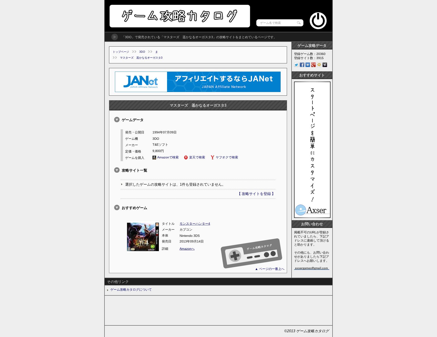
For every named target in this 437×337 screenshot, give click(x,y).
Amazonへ (187, 248)
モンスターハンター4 (195, 223)
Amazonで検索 (168, 157)
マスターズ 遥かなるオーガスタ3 (141, 57)
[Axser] (312, 217)
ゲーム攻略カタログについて (131, 289)
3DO (142, 51)
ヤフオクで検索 (227, 157)
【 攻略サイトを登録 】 (256, 194)
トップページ (121, 51)
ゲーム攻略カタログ (179, 16)
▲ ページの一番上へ (270, 269)
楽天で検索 (197, 157)
